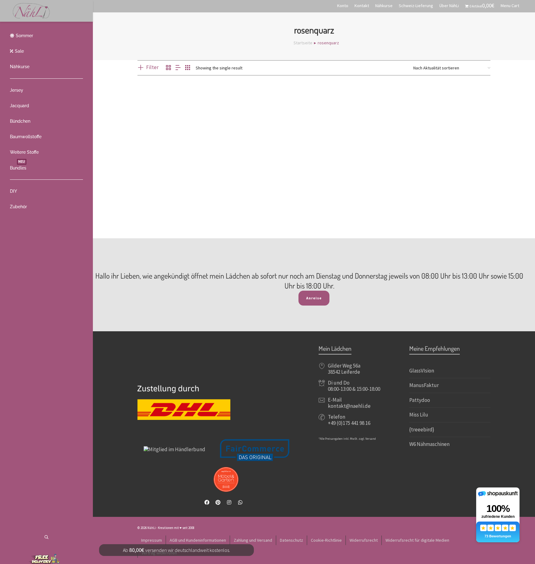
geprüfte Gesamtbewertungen (169, 206)
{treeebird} (421, 429)
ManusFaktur (424, 385)
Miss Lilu (418, 414)
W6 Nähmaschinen (429, 444)
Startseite (303, 43)
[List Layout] (178, 68)
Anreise (314, 298)
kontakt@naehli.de (349, 406)
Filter (152, 67)
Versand (370, 439)
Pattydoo (419, 400)
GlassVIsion (421, 370)
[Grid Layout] (187, 68)
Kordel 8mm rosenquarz (169, 179)
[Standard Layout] (168, 68)
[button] (151, 155)
